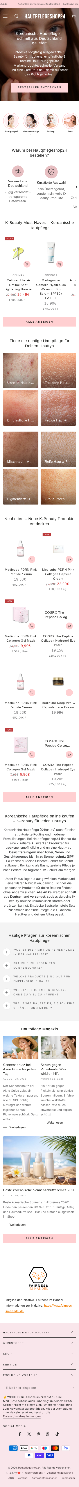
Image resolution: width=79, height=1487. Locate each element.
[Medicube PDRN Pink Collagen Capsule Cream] (58, 548)
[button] (16, 16)
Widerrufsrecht (34, 1472)
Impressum (68, 1478)
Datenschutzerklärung (60, 1472)
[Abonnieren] (73, 1388)
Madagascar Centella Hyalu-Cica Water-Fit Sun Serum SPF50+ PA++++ (51, 289)
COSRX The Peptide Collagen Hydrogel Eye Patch (58, 641)
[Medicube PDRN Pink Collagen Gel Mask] (20, 615)
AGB (11, 1478)
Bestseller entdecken (39, 87)
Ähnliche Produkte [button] (69, 692)
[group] (11, 123)
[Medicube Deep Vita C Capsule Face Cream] (58, 681)
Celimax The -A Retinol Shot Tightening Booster (18, 285)
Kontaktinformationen (44, 1478)
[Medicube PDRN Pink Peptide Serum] (20, 548)
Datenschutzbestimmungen (22, 1416)
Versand (22, 1478)
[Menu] (5, 16)
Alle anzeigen (39, 321)
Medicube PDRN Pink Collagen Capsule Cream (58, 574)
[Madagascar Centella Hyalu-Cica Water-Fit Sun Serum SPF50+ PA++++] (51, 253)
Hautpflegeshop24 (29, 1467)
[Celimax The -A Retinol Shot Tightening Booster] (18, 253)
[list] (39, 187)
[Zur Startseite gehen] (45, 16)
